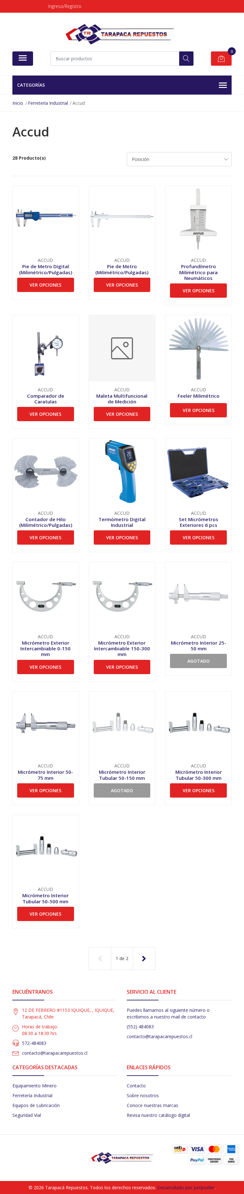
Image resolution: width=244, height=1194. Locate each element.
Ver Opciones (45, 285)
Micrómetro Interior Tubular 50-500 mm (45, 898)
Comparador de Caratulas (45, 399)
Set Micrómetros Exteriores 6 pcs (198, 522)
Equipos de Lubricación (36, 1105)
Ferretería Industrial (32, 1095)
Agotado (198, 661)
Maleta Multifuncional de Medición (121, 399)
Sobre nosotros (143, 1095)
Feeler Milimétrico (199, 396)
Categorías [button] (31, 85)
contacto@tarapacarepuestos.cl (54, 1053)
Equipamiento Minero (34, 1086)
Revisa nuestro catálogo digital (158, 1115)
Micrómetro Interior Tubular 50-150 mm (122, 775)
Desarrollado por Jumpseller (186, 1187)
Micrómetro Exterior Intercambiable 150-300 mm (122, 648)
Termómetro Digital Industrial (122, 522)
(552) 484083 (140, 1027)
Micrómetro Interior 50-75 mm (45, 775)
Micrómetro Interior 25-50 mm (198, 646)
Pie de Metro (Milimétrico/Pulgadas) (121, 269)
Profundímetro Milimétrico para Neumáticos (198, 272)
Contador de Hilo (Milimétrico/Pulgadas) (45, 522)
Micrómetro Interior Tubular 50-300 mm (198, 775)
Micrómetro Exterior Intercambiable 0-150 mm (45, 648)
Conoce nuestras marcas (152, 1105)
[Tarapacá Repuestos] (119, 34)
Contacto (136, 1086)
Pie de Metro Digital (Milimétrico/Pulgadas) (45, 269)
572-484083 (34, 1043)
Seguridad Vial (26, 1115)
